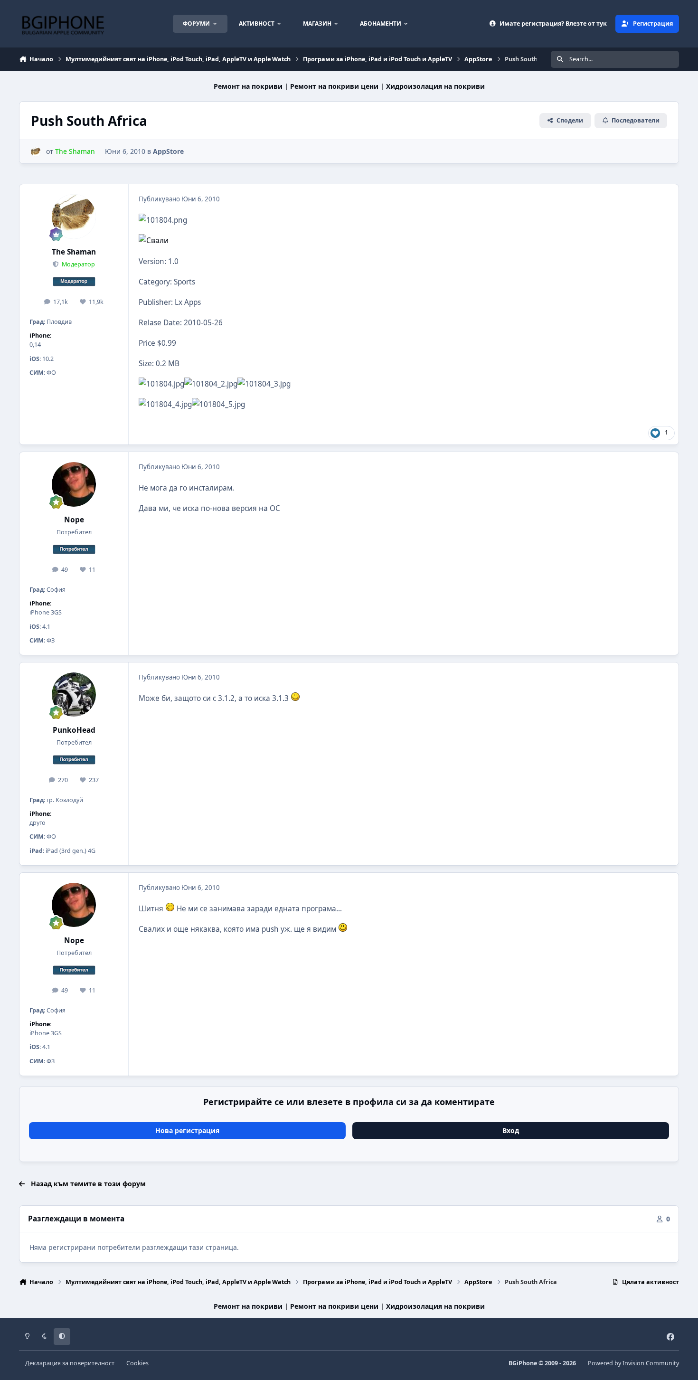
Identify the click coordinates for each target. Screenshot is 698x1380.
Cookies (137, 1363)
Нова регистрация (187, 1130)
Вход (510, 1130)
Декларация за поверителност (69, 1363)
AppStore (168, 151)
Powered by (633, 1363)
